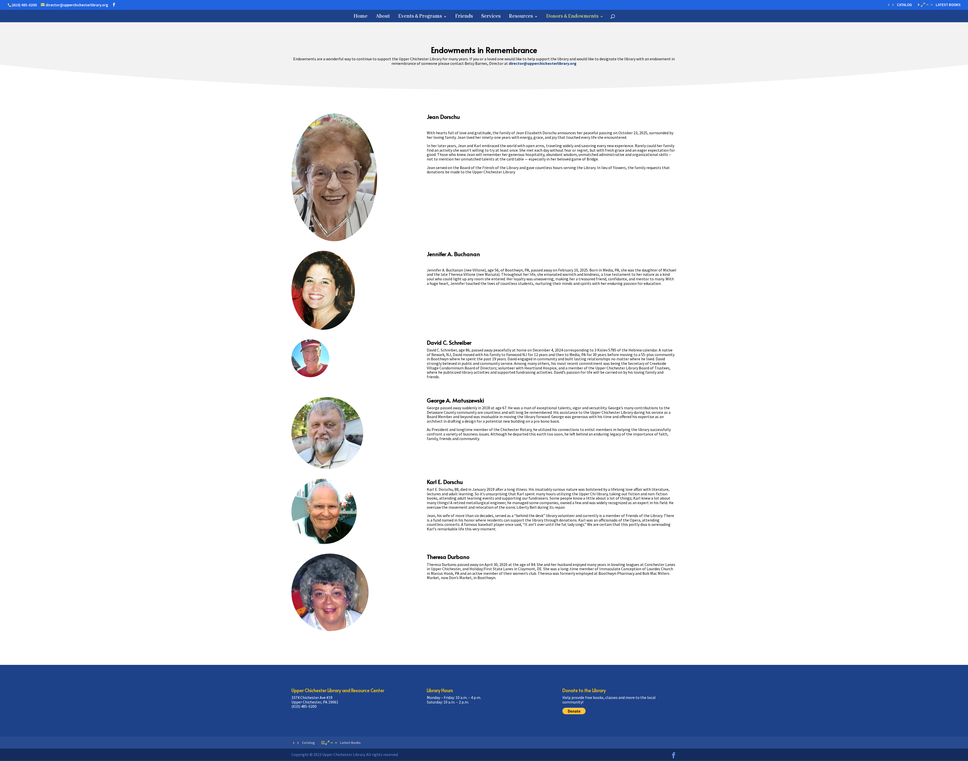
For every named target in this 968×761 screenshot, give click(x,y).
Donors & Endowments (572, 17)
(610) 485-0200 (24, 5)
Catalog (904, 5)
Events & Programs (420, 17)
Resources (521, 17)
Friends (464, 17)
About (383, 17)
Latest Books (948, 5)
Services (491, 17)
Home (361, 17)
